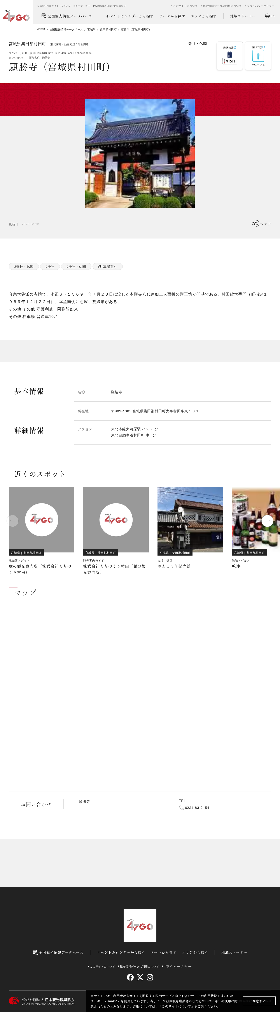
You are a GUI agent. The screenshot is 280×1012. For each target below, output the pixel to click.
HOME (41, 29)
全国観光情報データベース (70, 16)
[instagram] (150, 977)
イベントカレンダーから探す (130, 16)
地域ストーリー (243, 16)
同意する (259, 1001)
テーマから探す (172, 16)
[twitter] (140, 977)
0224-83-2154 (197, 807)
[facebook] (130, 977)
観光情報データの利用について (222, 5)
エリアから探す (204, 16)
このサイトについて (176, 1006)
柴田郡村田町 (108, 29)
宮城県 (91, 29)
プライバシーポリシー (261, 5)
